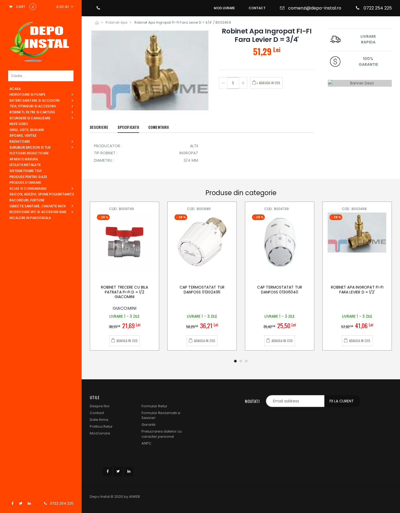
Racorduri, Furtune (27, 200)
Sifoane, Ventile (23, 135)
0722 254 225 (61, 503)
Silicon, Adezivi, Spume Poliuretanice (42, 194)
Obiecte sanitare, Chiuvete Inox (38, 206)
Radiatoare (20, 141)
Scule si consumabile (28, 188)
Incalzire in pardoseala (30, 217)
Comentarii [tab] (158, 127)
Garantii (148, 424)
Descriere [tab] (99, 127)
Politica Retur (101, 426)
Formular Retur (154, 406)
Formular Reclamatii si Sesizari (160, 415)
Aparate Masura (24, 159)
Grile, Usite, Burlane (27, 129)
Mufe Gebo (19, 123)
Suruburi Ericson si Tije (30, 147)
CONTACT (257, 8)
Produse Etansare (25, 182)
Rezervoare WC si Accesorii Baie (38, 211)
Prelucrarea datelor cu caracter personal (161, 434)
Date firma (99, 419)
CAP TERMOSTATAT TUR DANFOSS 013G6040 (279, 289)
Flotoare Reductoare (29, 153)
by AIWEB (132, 496)
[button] (65, 7)
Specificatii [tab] (128, 127)
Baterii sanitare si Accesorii (35, 100)
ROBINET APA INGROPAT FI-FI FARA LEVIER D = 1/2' (357, 289)
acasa (15, 88)
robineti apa (116, 22)
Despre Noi (99, 406)
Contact (97, 412)
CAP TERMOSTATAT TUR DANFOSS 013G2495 (202, 289)
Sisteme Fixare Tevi (26, 170)
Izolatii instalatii (25, 164)
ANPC (146, 443)
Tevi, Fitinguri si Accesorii (33, 106)
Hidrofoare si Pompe (27, 94)
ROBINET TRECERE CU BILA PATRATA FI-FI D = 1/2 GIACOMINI (124, 291)
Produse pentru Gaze (28, 176)
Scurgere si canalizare (30, 118)
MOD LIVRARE (224, 8)
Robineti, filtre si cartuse (32, 112)
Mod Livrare (100, 433)
